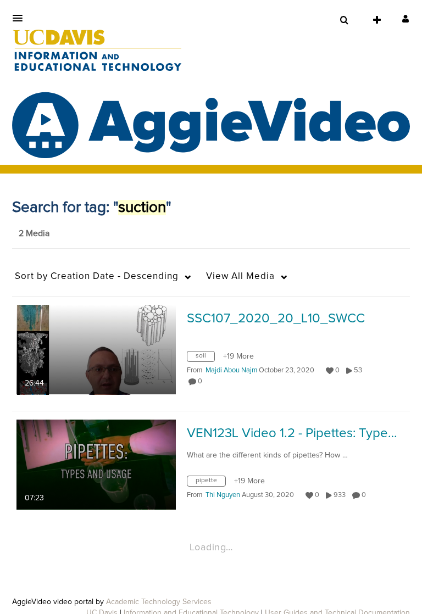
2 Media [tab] (34, 233)
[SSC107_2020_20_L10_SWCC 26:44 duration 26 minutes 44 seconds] (96, 349)
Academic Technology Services (159, 602)
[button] (21, 18)
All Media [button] (240, 276)
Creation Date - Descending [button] (97, 276)
